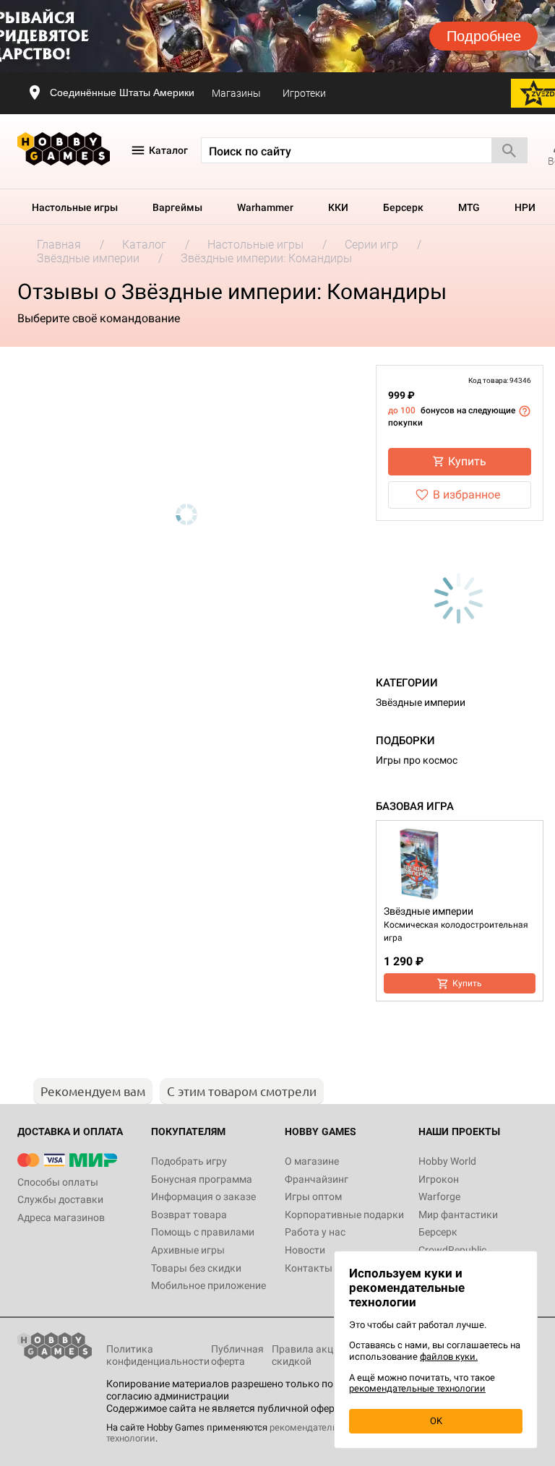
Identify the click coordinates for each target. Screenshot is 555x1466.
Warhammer (265, 207)
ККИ (338, 207)
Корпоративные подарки (344, 1214)
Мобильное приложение (208, 1285)
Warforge (439, 1196)
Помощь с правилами (202, 1232)
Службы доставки (60, 1199)
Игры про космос (416, 760)
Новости (305, 1250)
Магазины (236, 93)
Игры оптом (313, 1196)
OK (436, 1420)
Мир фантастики (458, 1214)
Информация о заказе (203, 1196)
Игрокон (438, 1179)
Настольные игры (75, 207)
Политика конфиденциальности (158, 1355)
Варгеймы (177, 207)
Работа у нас (315, 1232)
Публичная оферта (237, 1355)
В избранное (466, 494)
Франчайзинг (316, 1179)
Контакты (308, 1268)
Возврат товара (189, 1214)
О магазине (312, 1161)
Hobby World (447, 1161)
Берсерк (403, 207)
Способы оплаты (57, 1182)
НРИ (525, 207)
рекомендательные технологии (417, 1388)
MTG (469, 207)
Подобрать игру (189, 1161)
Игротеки (304, 93)
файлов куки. (449, 1356)
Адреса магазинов (61, 1217)
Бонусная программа (201, 1179)
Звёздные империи (420, 702)
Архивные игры (188, 1250)
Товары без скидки (196, 1268)
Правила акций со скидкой (315, 1355)
